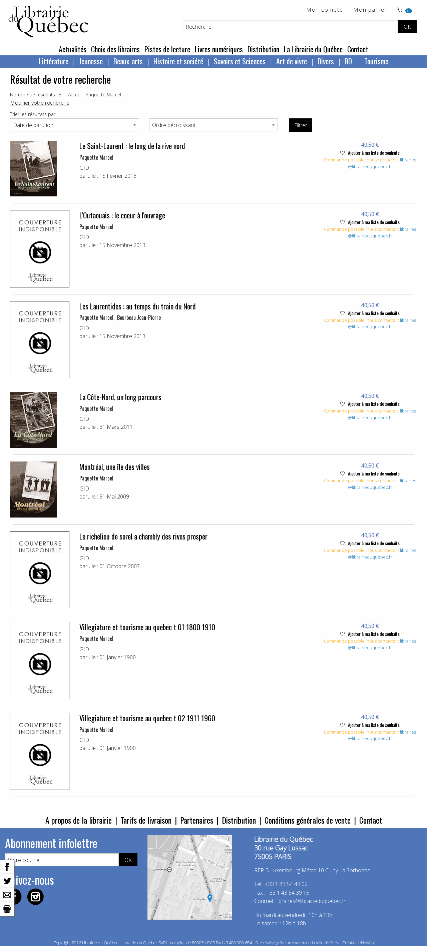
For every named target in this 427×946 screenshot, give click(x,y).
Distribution (263, 49)
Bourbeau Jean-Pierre (139, 317)
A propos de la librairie (78, 820)
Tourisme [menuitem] (376, 61)
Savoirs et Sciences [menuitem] (240, 61)
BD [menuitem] (349, 61)
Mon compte (324, 10)
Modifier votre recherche (39, 102)
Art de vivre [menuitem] (291, 61)
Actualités (72, 49)
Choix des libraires (115, 49)
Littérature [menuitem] (53, 61)
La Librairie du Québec (313, 49)
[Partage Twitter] (7, 880)
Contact (357, 49)
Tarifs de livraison (145, 820)
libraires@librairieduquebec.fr (382, 163)
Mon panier (370, 10)
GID (84, 167)
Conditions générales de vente (308, 820)
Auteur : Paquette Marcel (94, 94)
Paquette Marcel (96, 157)
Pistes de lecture (167, 49)
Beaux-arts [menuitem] (128, 61)
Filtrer (301, 125)
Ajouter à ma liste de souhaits (373, 152)
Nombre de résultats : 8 (35, 94)
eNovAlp (366, 943)
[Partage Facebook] (7, 866)
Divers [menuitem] (326, 61)
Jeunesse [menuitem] (91, 61)
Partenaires (196, 820)
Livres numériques (219, 49)
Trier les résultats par (32, 114)
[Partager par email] (7, 894)
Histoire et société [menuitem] (178, 61)
